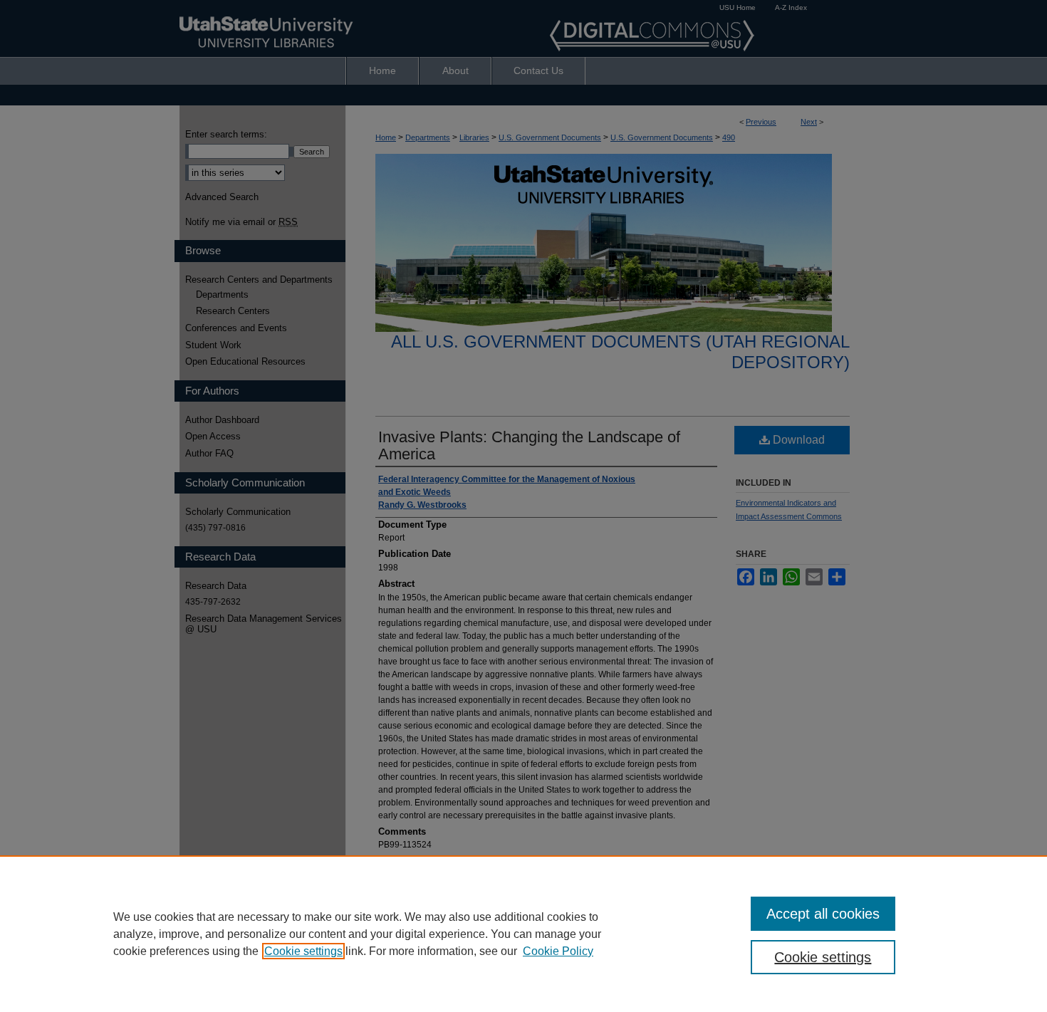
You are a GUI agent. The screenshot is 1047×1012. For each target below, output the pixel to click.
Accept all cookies (823, 914)
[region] (523, 933)
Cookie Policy (558, 951)
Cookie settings (303, 951)
